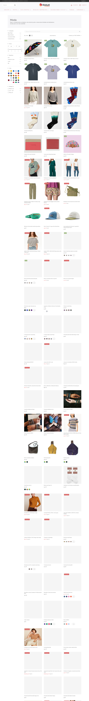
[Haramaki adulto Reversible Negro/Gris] (33, 685)
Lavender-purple (45, 311)
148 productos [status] (53, 35)
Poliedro (29, 569)
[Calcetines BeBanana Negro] (33, 399)
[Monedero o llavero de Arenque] (53, 582)
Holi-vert (47, 624)
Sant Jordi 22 (25, 283)
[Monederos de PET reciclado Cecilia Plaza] (33, 554)
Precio (10, 43)
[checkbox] (15, 33)
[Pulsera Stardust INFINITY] (33, 352)
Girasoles (31, 339)
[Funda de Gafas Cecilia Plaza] (53, 324)
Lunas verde (71, 310)
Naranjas (64, 310)
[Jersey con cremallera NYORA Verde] (72, 352)
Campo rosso (69, 541)
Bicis (27, 339)
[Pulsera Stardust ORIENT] (33, 423)
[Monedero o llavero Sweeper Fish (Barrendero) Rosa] (33, 582)
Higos (49, 339)
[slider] (8, 49)
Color (10, 68)
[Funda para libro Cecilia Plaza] (33, 324)
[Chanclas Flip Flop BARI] (72, 554)
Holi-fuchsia (49, 624)
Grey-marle (47, 311)
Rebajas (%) (11, 86)
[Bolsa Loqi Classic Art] (53, 475)
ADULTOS (7, 9)
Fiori (31, 283)
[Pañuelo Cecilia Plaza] (72, 296)
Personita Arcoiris (31, 569)
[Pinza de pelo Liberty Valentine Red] (72, 637)
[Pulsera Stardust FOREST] (72, 399)
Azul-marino (27, 310)
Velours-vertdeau (71, 624)
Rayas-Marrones (66, 255)
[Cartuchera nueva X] (33, 475)
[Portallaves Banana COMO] (53, 609)
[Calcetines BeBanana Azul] (53, 399)
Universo (47, 339)
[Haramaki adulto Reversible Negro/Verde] (72, 324)
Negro (25, 310)
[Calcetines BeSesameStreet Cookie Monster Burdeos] (72, 95)
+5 (73, 255)
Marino (25, 339)
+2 (73, 541)
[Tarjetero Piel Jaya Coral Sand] (33, 144)
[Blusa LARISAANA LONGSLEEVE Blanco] (53, 375)
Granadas (69, 310)
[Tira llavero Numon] (53, 554)
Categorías (11, 30)
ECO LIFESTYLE (25, 9)
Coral (71, 596)
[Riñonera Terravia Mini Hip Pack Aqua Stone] (33, 216)
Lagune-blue (64, 596)
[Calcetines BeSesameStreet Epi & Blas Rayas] (72, 120)
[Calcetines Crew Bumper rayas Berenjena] (72, 475)
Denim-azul (69, 624)
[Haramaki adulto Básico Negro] (53, 685)
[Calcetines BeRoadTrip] (33, 120)
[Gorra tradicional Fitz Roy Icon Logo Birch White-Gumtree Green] (72, 216)
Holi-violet (45, 624)
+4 (34, 338)
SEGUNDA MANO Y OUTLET (58, 9)
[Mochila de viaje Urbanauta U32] (33, 296)
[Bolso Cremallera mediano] (33, 447)
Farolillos (71, 541)
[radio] (29, 35)
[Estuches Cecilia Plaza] (72, 527)
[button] (75, 35)
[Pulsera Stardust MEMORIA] (53, 423)
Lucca (29, 283)
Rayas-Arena (69, 255)
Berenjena (71, 255)
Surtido (25, 462)
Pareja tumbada (66, 541)
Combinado (27, 489)
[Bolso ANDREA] (72, 609)
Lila (31, 310)
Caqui (29, 310)
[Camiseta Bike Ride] (53, 637)
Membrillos (66, 310)
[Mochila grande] (72, 447)
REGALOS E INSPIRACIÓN (40, 9)
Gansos (29, 339)
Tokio (27, 283)
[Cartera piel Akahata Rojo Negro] (53, 144)
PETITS (15, 9)
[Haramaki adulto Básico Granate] (72, 685)
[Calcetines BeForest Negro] (53, 120)
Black (64, 255)
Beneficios (11, 55)
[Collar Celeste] (33, 609)
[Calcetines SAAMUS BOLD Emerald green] (72, 375)
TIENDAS (71, 9)
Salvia (64, 624)
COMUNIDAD (80, 9)
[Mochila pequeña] (53, 447)
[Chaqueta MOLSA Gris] (53, 95)
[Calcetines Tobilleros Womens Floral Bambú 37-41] (53, 296)
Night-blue (66, 596)
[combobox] (9, 5)
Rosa (69, 596)
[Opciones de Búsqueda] (80, 31)
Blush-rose (66, 624)
